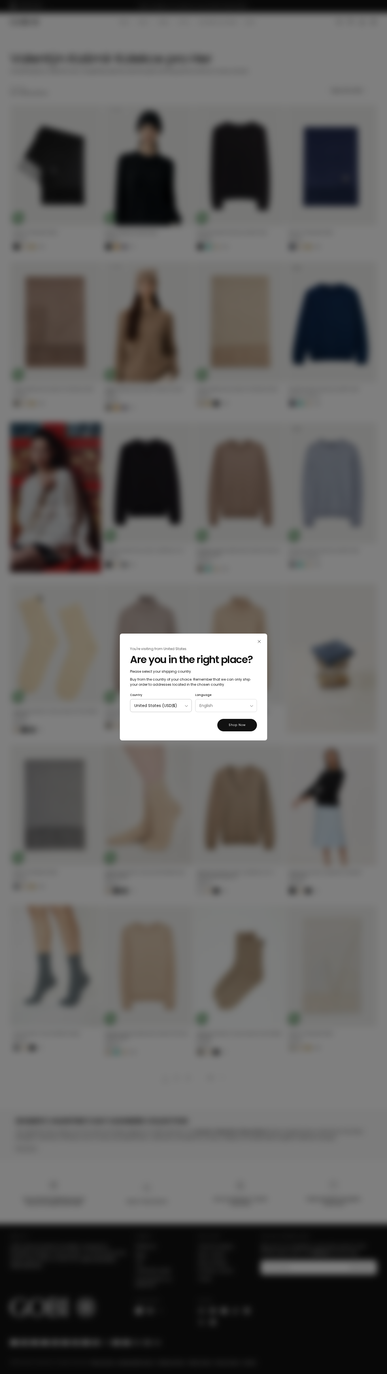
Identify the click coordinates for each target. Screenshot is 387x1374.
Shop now (237, 725)
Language (203, 695)
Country (136, 695)
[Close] (259, 641)
